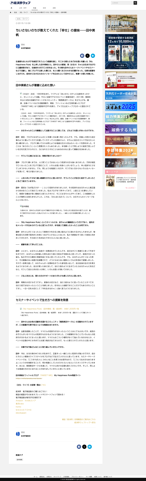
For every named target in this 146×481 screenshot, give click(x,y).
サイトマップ (57, 476)
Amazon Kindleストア (26, 400)
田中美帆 (19, 459)
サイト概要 (89, 476)
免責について (98, 476)
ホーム (36, 476)
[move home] (10, 12)
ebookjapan (21, 413)
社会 (34, 8)
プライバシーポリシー (78, 476)
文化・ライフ (22, 19)
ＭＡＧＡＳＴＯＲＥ (24, 410)
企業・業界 (23, 8)
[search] (135, 3)
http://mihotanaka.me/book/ (29, 378)
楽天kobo (20, 404)
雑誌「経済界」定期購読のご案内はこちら (79, 419)
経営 (44, 8)
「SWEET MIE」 (46, 375)
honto (18, 407)
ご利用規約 (66, 476)
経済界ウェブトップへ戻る (85, 422)
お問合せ (49, 476)
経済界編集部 (25, 48)
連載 (54, 8)
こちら (43, 385)
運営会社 (42, 476)
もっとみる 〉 (131, 188)
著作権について (108, 476)
